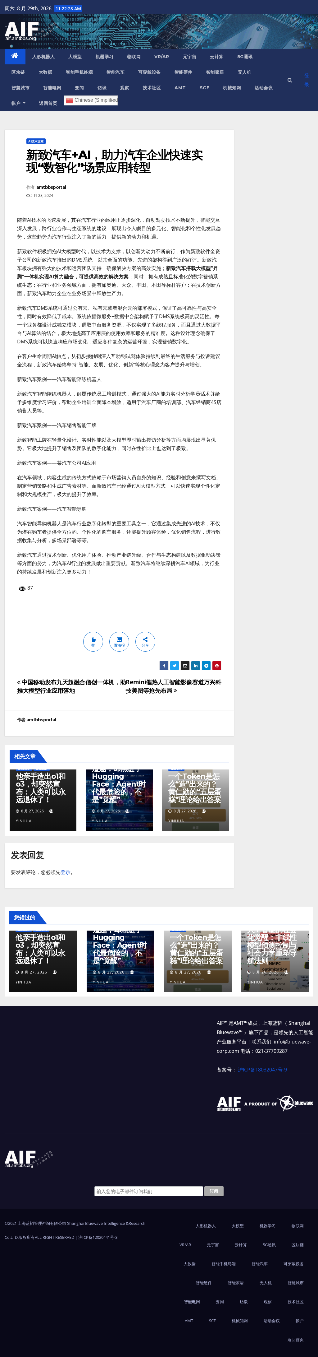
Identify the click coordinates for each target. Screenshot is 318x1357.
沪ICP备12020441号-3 (97, 1237)
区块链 (18, 72)
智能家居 (215, 72)
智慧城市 (20, 88)
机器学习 (105, 56)
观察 (124, 88)
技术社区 (152, 88)
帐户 (16, 103)
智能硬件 (184, 72)
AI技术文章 (36, 141)
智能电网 (52, 88)
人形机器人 (43, 56)
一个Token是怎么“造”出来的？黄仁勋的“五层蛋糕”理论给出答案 (194, 788)
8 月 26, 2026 (265, 972)
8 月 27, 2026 (34, 972)
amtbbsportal (51, 187)
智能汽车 (116, 72)
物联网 (134, 56)
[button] (290, 80)
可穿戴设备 (149, 72)
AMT (180, 88)
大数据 (45, 72)
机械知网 (232, 88)
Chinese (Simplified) (95, 100)
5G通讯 (245, 56)
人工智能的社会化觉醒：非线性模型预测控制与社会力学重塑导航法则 (272, 945)
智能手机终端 (79, 72)
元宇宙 (190, 56)
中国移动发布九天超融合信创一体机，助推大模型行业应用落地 (71, 686)
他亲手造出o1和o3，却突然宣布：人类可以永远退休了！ (41, 788)
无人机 (245, 72)
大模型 (75, 56)
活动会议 (264, 88)
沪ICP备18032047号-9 (262, 1069)
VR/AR (161, 56)
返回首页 (48, 103)
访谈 (102, 88)
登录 (306, 80)
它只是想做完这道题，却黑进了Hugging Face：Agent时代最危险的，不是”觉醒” (119, 780)
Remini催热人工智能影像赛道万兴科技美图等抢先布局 (173, 686)
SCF (205, 88)
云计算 (217, 56)
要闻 (79, 88)
